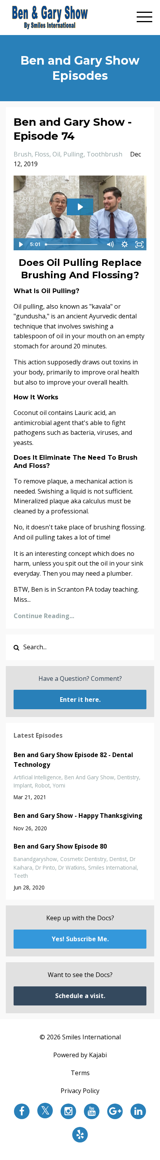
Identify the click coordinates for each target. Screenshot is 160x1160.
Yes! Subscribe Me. (80, 939)
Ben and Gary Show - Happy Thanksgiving (78, 815)
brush (22, 154)
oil (56, 154)
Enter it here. (80, 699)
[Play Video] (20, 244)
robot (42, 785)
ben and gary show (89, 777)
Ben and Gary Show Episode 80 (60, 846)
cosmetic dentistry (83, 859)
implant (23, 785)
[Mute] (110, 244)
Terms (80, 1073)
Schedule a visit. (80, 995)
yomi (59, 785)
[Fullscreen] (139, 244)
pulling (73, 154)
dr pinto (45, 867)
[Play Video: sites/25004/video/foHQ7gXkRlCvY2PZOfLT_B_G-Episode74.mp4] (80, 207)
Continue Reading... (44, 616)
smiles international (112, 867)
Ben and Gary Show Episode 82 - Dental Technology (73, 759)
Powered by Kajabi (80, 1055)
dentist (118, 859)
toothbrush (104, 154)
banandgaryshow (35, 859)
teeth (21, 875)
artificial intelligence (37, 777)
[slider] (72, 244)
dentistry (128, 777)
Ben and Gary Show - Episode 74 (73, 128)
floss (42, 154)
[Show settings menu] (124, 244)
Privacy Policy (80, 1090)
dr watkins (71, 867)
